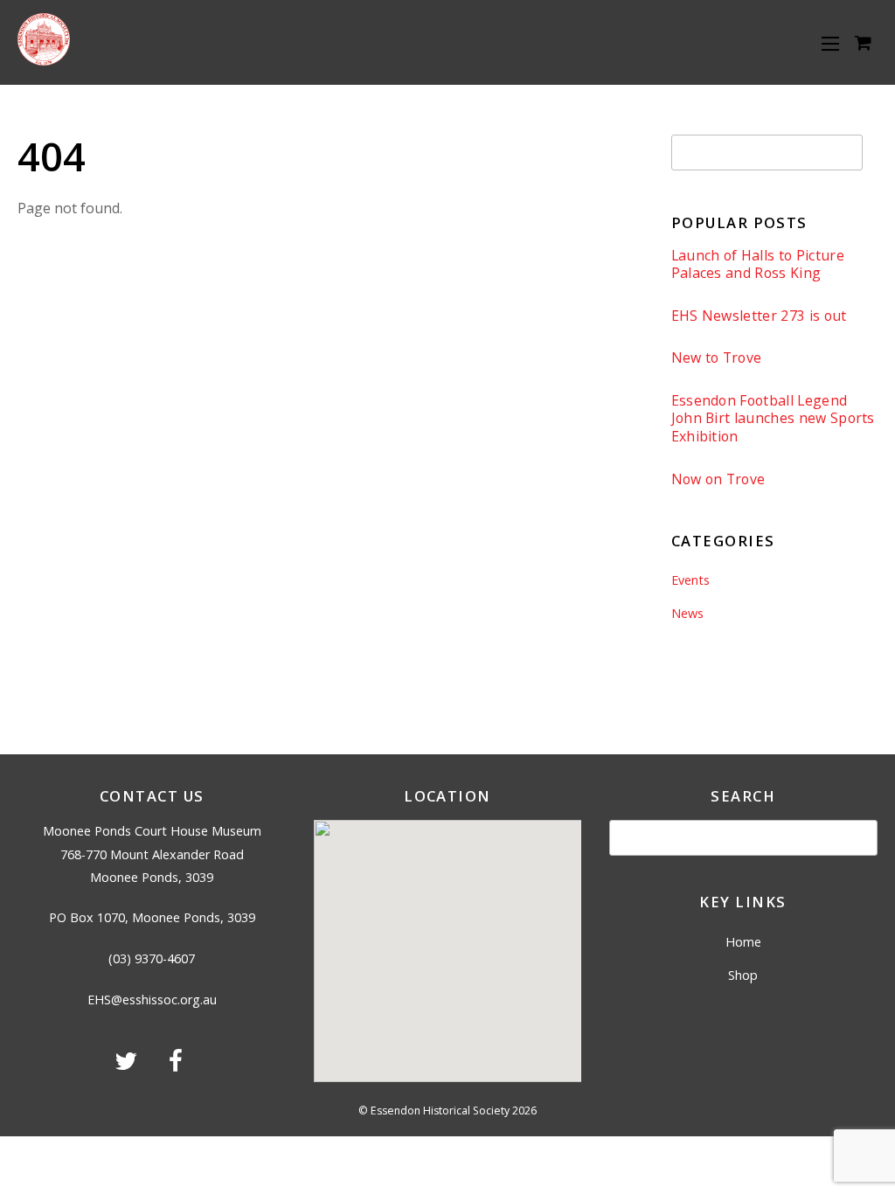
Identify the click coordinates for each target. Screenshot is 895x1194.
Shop (743, 975)
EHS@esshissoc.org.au (152, 999)
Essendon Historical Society (440, 1110)
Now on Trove (718, 479)
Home (743, 942)
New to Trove (716, 358)
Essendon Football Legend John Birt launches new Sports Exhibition (773, 419)
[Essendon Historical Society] (43, 59)
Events (690, 580)
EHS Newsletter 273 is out (759, 316)
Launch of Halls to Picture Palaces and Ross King (757, 264)
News (687, 613)
